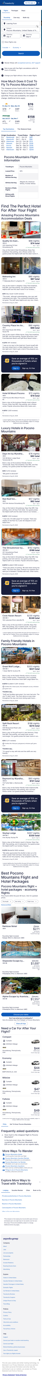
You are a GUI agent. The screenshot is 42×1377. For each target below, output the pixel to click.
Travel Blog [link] (6, 1304)
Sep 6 (28, 37)
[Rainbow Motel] (21, 932)
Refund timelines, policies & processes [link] (14, 1347)
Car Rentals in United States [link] (11, 1291)
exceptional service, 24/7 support (29, 63)
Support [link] (5, 1337)
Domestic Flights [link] (8, 1287)
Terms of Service (21, 1375)
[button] (21, 1181)
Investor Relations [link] (8, 1262)
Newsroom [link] (6, 1259)
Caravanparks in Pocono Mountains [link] (14, 1207)
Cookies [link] (5, 1315)
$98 (31, 139)
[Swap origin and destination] (37, 26)
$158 (31, 145)
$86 (31, 137)
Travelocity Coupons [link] (9, 1297)
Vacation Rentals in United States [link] (12, 1281)
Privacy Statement (9, 1375)
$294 (31, 150)
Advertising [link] (6, 1269)
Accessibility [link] (6, 1325)
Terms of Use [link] (7, 1319)
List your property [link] (8, 1253)
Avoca (8, 145)
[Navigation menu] (38, 2)
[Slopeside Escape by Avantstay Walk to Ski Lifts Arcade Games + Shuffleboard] (21, 967)
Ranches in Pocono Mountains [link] (12, 1200)
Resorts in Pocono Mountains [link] (11, 1204)
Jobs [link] (4, 1249)
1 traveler (5, 47)
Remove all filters (6, 904)
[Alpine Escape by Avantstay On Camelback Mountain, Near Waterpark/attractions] (21, 1002)
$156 (31, 143)
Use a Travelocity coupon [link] (10, 1350)
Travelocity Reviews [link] (9, 1294)
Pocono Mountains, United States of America (23, 30)
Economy (16, 47)
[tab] (6, 10)
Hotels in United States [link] (9, 1277)
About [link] (5, 1246)
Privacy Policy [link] (7, 1312)
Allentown (10, 139)
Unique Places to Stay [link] (9, 1300)
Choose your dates (21, 1015)
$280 (31, 147)
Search (21, 53)
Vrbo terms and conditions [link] (10, 1322)
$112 (31, 141)
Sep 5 (9, 37)
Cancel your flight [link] (8, 1343)
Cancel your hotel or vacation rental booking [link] (16, 1340)
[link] (21, 1155)
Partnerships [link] (6, 1256)
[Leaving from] (21, 23)
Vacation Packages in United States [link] (13, 1284)
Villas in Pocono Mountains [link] (11, 1211)
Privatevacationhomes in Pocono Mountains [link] (16, 1196)
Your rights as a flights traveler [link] (11, 1353)
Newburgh (10, 137)
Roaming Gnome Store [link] (9, 1266)
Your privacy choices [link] (9, 1328)
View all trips (21, 1024)
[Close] (39, 1360)
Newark (9, 143)
